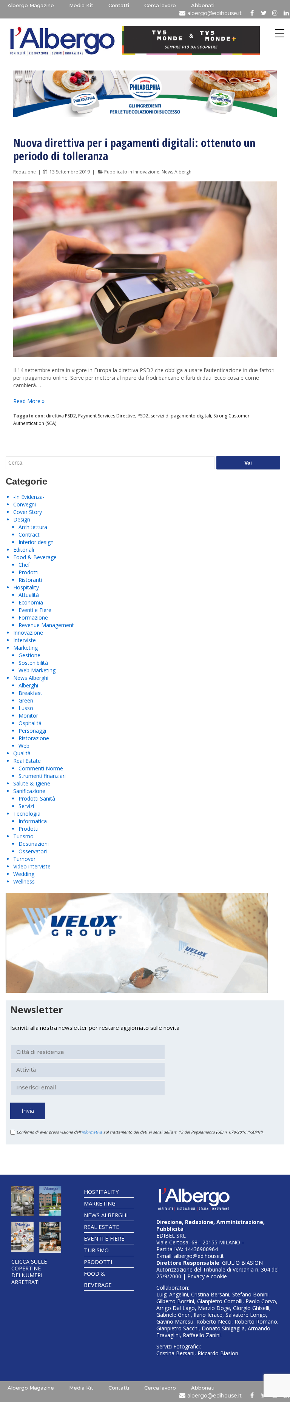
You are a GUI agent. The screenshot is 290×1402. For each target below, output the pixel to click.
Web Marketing (37, 670)
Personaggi (32, 730)
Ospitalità (30, 723)
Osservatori (33, 851)
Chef (24, 564)
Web (24, 745)
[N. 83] (22, 1201)
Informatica (33, 821)
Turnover (24, 858)
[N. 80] (50, 1237)
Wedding (23, 873)
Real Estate (27, 760)
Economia (31, 602)
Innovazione (146, 172)
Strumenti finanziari (42, 775)
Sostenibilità (33, 662)
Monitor (28, 715)
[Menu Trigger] (279, 33)
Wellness (24, 881)
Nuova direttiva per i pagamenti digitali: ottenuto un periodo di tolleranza (134, 149)
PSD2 (142, 416)
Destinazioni (34, 843)
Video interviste (32, 866)
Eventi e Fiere (35, 610)
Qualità (22, 753)
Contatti (118, 5)
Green (26, 700)
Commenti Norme (41, 768)
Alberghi (28, 685)
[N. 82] (50, 1201)
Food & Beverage (35, 557)
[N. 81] (22, 1237)
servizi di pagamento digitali (181, 416)
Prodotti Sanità (37, 798)
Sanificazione (29, 791)
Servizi (26, 806)
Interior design (36, 542)
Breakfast (30, 692)
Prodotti (29, 572)
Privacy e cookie (207, 1276)
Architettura (33, 527)
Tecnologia (26, 813)
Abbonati (202, 5)
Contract (29, 534)
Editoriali (23, 549)
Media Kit (81, 5)
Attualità (29, 594)
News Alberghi (177, 172)
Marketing (25, 647)
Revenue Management (46, 625)
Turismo (23, 836)
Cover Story (27, 511)
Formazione (33, 617)
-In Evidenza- (29, 496)
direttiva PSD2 (61, 416)
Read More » (29, 401)
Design (21, 519)
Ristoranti (30, 579)
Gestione (29, 655)
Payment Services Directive (106, 416)
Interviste (24, 640)
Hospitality (26, 587)
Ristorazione (34, 738)
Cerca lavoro (160, 5)
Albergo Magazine (31, 5)
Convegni (24, 504)
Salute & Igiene (31, 783)
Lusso (26, 708)
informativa (92, 1132)
